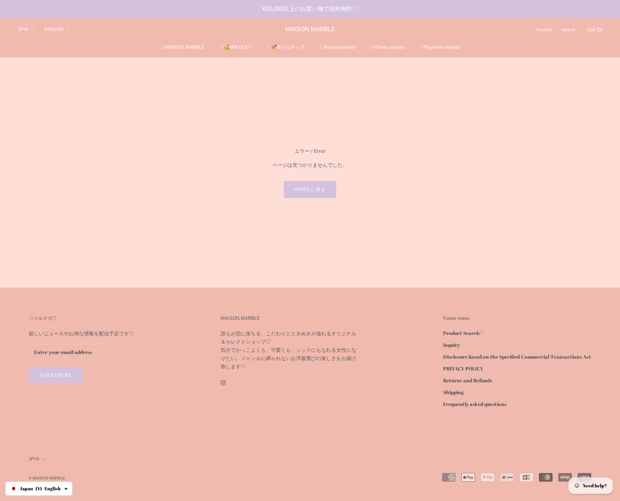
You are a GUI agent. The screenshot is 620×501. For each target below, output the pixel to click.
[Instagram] (223, 382)
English (54, 29)
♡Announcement (337, 47)
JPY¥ (23, 29)
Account (543, 30)
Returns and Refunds (467, 380)
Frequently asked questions (475, 404)
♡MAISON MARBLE (183, 47)
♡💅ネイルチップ (286, 47)
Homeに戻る (310, 189)
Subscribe (55, 375)
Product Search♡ (463, 333)
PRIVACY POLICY (463, 368)
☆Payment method (440, 47)
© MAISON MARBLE (47, 478)
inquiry (451, 344)
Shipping (453, 392)
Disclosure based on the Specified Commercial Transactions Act (517, 356)
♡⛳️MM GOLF (236, 47)
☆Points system (387, 47)
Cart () (594, 30)
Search (569, 30)
